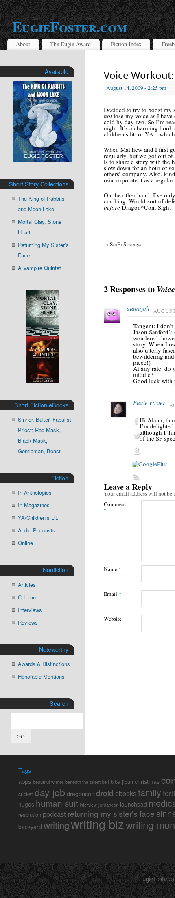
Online (25, 543)
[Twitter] (150, 436)
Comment (113, 506)
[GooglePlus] (150, 464)
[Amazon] (150, 451)
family (149, 792)
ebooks (125, 793)
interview (88, 805)
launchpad (133, 804)
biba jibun (122, 781)
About (23, 44)
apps (24, 781)
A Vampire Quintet (39, 268)
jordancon (108, 804)
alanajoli (138, 308)
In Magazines (34, 505)
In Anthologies (35, 492)
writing (56, 824)
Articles (27, 585)
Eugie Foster (149, 402)
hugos (26, 804)
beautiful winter (48, 782)
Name (112, 568)
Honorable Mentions (41, 676)
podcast (54, 814)
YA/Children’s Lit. (38, 517)
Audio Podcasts (36, 530)
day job (50, 792)
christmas (147, 781)
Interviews (30, 610)
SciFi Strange (123, 244)
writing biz (97, 823)
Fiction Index (126, 44)
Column (27, 597)
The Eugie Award (70, 44)
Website (113, 618)
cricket (25, 794)
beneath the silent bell (87, 782)
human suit (57, 803)
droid (105, 792)
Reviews (28, 622)
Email (112, 593)
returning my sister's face (111, 813)
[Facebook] (150, 421)
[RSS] (150, 477)
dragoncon (80, 793)
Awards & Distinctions (44, 664)
